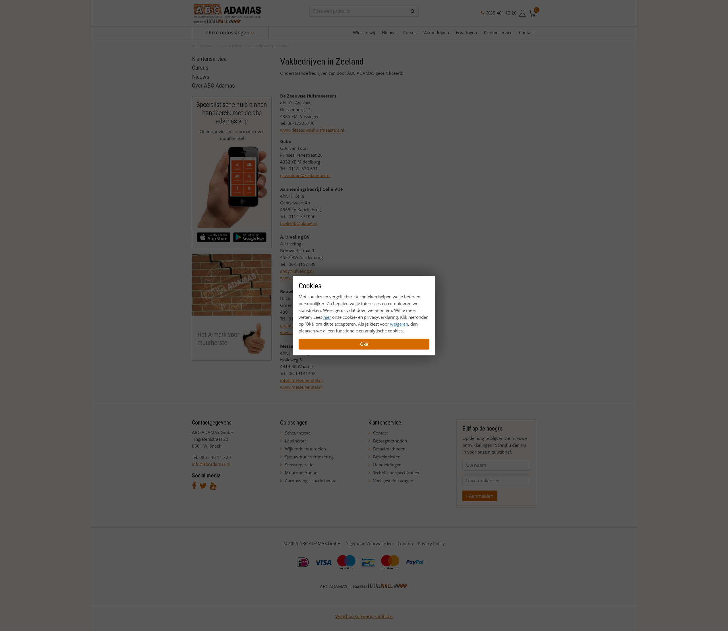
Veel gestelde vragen (393, 480)
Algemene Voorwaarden (369, 543)
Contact (380, 433)
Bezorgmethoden (390, 441)
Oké (364, 344)
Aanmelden (480, 496)
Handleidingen (387, 464)
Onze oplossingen (228, 32)
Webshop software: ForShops (364, 616)
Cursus (200, 67)
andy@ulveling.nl (297, 271)
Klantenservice (209, 58)
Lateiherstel (296, 441)
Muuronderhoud (301, 472)
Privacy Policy (431, 543)
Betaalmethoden (389, 449)
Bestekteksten (386, 457)
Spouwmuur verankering (309, 457)
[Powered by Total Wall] (380, 586)
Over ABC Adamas (213, 85)
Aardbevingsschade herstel (311, 480)
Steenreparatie (299, 464)
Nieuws (200, 76)
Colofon (405, 543)
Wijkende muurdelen (305, 449)
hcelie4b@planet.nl (298, 223)
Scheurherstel (298, 433)
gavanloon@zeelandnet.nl (305, 175)
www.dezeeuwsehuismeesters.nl (312, 130)
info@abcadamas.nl (211, 464)
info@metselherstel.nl (301, 380)
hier (327, 317)
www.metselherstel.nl (301, 387)
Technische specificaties (396, 472)
